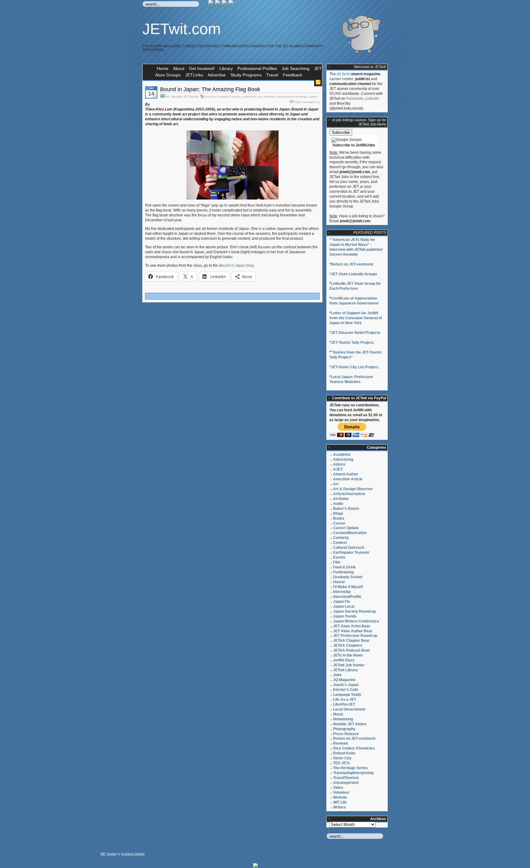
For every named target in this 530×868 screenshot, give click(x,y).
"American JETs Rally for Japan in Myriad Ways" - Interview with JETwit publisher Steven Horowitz (356, 247)
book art (211, 96)
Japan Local (343, 606)
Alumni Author (345, 474)
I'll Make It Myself (348, 587)
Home (162, 68)
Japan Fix (341, 601)
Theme (111, 853)
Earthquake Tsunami (351, 552)
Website (340, 797)
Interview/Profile (347, 597)
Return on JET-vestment (352, 264)
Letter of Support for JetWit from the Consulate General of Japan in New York (355, 318)
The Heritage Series (350, 768)
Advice (339, 464)
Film (336, 562)
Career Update (346, 528)
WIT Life (340, 802)
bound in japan (229, 96)
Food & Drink (344, 567)
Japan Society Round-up (354, 611)
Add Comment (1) (307, 102)
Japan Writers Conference (356, 621)
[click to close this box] (329, 67)
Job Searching (295, 68)
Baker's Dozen (346, 508)
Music (338, 714)
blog (236, 265)
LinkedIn (372, 98)
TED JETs (341, 763)
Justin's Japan (346, 685)
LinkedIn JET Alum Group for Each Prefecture (355, 286)
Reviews (340, 743)
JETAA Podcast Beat (351, 650)
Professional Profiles (257, 68)
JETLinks (194, 74)
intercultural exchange (292, 96)
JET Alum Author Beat (352, 631)
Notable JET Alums (184, 96)
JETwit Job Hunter (349, 665)
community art (252, 96)
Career (339, 523)
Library (226, 68)
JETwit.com (181, 28)
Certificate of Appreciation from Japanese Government (353, 300)
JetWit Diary (344, 660)
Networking (343, 719)
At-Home (341, 499)
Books (338, 518)
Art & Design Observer (353, 489)
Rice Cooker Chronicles (354, 748)
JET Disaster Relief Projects (355, 333)
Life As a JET (344, 699)
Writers (339, 807)
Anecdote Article (348, 479)
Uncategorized (346, 783)
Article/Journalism (349, 494)
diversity (269, 96)
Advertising (343, 459)
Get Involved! (202, 68)
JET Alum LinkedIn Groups (354, 274)
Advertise (217, 74)
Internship (342, 592)
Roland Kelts (344, 753)
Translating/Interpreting (353, 773)
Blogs (338, 513)
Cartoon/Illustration (350, 533)
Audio (338, 504)
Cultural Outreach (348, 547)
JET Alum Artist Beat (351, 626)
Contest (340, 543)
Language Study (347, 694)
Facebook (354, 98)
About (178, 68)
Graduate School (347, 577)
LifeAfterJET (344, 704)
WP (103, 853)
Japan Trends (345, 616)
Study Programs (246, 74)
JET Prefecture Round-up (355, 636)
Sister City (342, 758)
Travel (272, 74)
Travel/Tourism (346, 778)
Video (338, 787)
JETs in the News (348, 655)
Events (339, 557)
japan (313, 96)
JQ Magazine (344, 680)
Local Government (349, 709)
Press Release (346, 734)
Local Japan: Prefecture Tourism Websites (351, 379)
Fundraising (343, 572)
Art (168, 96)
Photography (344, 729)
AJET (338, 469)
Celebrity (341, 538)
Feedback (292, 74)
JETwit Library (345, 670)
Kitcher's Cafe (345, 690)
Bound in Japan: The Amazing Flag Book (210, 89)
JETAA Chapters (347, 645)
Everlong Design (133, 853)
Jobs (337, 675)
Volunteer (341, 792)
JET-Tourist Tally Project (352, 342)
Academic (342, 454)
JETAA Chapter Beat (351, 640)
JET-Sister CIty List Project (354, 367)
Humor (339, 582)
